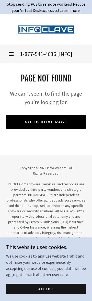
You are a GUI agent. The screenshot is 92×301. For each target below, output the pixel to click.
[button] (11, 54)
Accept (46, 288)
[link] (46, 30)
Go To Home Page (46, 121)
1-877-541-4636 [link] (38, 54)
